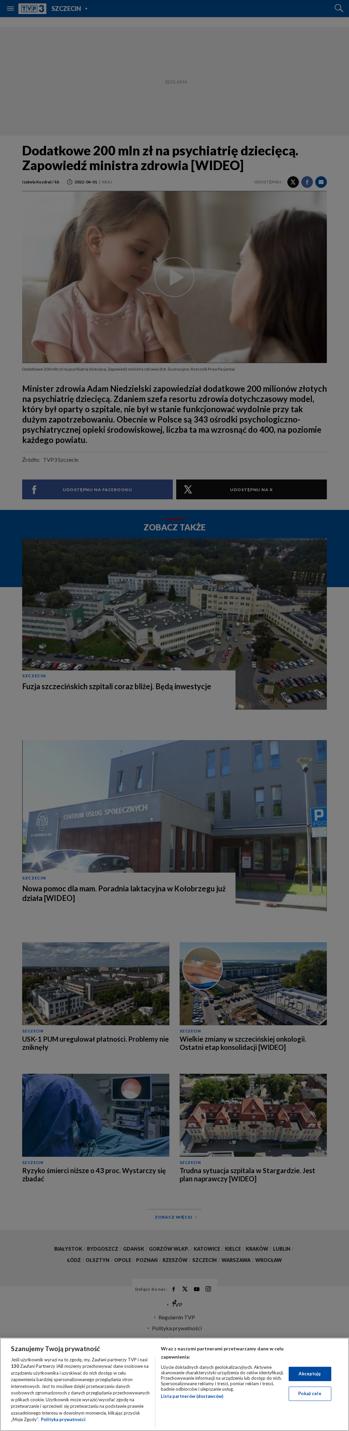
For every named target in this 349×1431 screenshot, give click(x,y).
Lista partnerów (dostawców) (192, 1396)
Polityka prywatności (63, 1419)
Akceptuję (310, 1373)
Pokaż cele (309, 1393)
